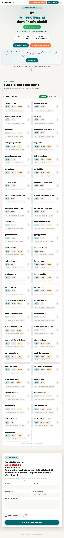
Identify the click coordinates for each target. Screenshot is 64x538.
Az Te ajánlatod (38, 491)
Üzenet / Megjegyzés (11, 498)
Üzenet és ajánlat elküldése (32, 522)
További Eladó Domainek (37, 2)
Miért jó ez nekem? (33, 27)
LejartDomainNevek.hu (14, 52)
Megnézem (31, 60)
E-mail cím (36, 483)
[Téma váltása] (60, 2)
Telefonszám (9, 491)
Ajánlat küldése (52, 2)
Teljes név (8, 483)
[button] (19, 37)
